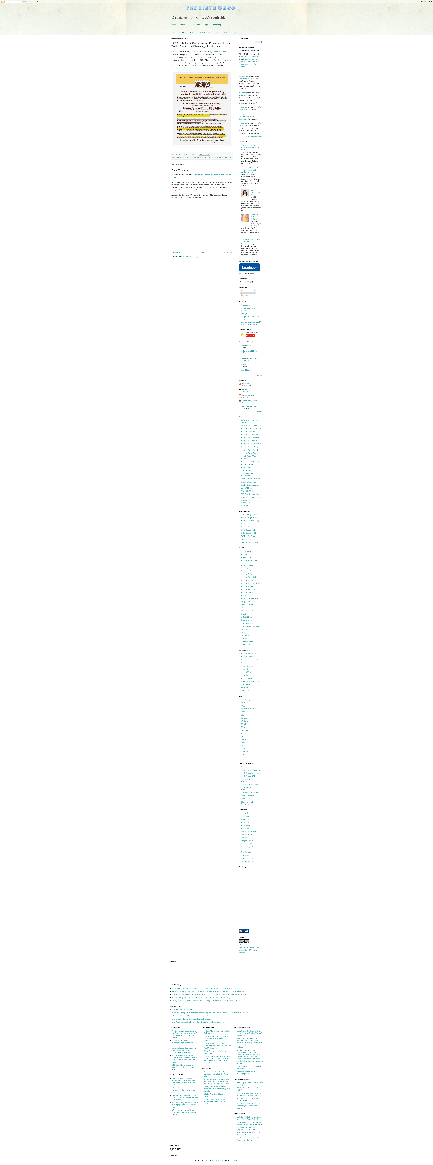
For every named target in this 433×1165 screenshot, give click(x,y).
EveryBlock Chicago (248, 709)
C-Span (244, 554)
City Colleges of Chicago (250, 461)
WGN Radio (245, 629)
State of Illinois (246, 488)
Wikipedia (245, 752)
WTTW (244, 638)
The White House (247, 491)
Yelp (243, 755)
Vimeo (243, 749)
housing (215, 157)
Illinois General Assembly (250, 479)
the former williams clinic (249, 78)
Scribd (243, 736)
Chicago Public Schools (249, 450)
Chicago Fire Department (250, 438)
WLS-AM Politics (247, 861)
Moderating (216, 25)
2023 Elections (230, 32)
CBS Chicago (246, 557)
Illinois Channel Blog (249, 831)
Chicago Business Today (250, 521)
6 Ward (244, 364)
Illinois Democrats (247, 796)
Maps (206, 25)
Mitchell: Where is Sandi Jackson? (256, 192)
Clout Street (245, 825)
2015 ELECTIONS (197, 32)
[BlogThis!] (202, 154)
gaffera (220, 1160)
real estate (228, 157)
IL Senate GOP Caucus (249, 793)
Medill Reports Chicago (249, 611)
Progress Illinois (247, 841)
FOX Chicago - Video (249, 530)
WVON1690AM (247, 641)
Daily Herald (246, 602)
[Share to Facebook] (206, 154)
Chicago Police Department (251, 444)
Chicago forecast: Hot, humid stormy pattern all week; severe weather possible (185, 1090)
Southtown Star (246, 620)
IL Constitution (246, 470)
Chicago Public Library (249, 447)
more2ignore (246, 370)
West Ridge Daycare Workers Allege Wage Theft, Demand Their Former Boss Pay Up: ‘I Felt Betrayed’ (209, 994)
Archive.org (245, 700)
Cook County (181, 157)
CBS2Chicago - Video (249, 518)
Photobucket (245, 730)
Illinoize (244, 838)
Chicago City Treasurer (249, 435)
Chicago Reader (247, 580)
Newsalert (245, 384)
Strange (244, 314)
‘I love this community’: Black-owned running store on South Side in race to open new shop (184, 1043)
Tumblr (243, 742)
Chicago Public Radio (249, 577)
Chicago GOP (246, 767)
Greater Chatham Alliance (203, 157)
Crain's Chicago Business (250, 598)
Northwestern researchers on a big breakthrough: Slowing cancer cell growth (249, 1106)
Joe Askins (243, 93)
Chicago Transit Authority (250, 453)
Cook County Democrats (250, 773)
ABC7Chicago (246, 551)
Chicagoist (245, 669)
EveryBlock (245, 684)
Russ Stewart (246, 852)
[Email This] (200, 154)
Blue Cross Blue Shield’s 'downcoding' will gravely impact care (194, 1016)
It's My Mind (246, 345)
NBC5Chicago (246, 617)
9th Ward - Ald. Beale (249, 425)
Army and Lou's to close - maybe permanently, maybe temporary (251, 170)
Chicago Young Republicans (251, 770)
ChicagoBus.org (247, 666)
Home (174, 25)
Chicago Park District (249, 441)
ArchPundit (245, 816)
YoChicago (245, 690)
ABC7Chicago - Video (249, 515)
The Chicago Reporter (249, 623)
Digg (243, 706)
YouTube (244, 758)
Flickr (243, 715)
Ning (243, 727)
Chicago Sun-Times (248, 589)
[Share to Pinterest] (208, 154)
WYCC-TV (245, 645)
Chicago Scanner (247, 657)
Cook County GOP (248, 776)
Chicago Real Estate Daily (250, 583)
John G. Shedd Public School (249, 352)
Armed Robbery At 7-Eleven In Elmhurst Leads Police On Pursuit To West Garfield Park (217, 1046)
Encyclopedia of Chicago (250, 681)
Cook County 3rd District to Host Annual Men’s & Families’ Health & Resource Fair (250, 1033)
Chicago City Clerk (248, 431)
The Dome (245, 855)
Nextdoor (244, 724)
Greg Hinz (245, 828)
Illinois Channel (247, 608)
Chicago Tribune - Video (250, 524)
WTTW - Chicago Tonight (250, 542)
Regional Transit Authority (250, 485)
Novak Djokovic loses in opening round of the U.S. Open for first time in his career (185, 1097)
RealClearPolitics (247, 844)
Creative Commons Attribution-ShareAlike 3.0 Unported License (250, 949)
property (221, 157)
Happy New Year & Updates (255, 217)
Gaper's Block (246, 687)
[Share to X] (204, 154)
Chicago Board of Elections (251, 428)
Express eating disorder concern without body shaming (191, 1019)
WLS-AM (245, 635)
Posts (244, 291)
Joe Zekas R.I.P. (247, 305)
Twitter (243, 745)
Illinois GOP (245, 799)
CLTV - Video (246, 527)
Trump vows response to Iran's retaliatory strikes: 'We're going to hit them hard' (217, 1089)
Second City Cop (247, 395)
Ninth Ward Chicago (249, 359)
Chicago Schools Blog (249, 586)
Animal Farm (246, 813)
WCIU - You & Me (248, 536)
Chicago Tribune (247, 592)
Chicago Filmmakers (248, 654)
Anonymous (243, 76)
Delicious (244, 703)
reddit (243, 733)
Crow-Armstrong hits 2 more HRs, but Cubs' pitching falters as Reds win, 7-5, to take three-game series (216, 1081)
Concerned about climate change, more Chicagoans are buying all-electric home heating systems (184, 1050)
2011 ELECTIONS (179, 32)
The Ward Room (247, 858)
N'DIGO (244, 389)
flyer (192, 157)
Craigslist (244, 675)
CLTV (243, 595)
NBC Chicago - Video (249, 533)
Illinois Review (246, 835)
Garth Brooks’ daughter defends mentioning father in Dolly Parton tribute (216, 1074)
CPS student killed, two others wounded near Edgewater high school (183, 1067)
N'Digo (244, 614)
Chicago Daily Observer (250, 571)
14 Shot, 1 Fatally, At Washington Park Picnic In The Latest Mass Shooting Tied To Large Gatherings (208, 991)
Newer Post (176, 252)
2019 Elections (214, 32)
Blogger (235, 1160)
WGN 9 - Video (247, 539)
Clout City (245, 822)
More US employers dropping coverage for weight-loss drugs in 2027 (216, 1101)
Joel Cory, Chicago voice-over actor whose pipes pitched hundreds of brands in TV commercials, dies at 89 (210, 1013)
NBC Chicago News (249, 406)
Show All (259, 375)
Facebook (244, 712)
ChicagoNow (246, 672)
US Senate (245, 505)
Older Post (228, 252)
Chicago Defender (247, 574)
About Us (183, 25)
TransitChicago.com (249, 401)
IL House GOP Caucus (249, 784)
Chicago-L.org (246, 663)
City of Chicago (247, 464)
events (189, 157)
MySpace (244, 721)
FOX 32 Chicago (247, 605)
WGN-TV (245, 632)
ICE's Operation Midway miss (182, 1010)
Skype (243, 739)
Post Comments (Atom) (189, 257)
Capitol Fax (245, 819)
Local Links (195, 25)
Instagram (244, 718)
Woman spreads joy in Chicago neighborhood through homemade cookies (184, 1112)
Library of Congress (248, 482)
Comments (246, 295)
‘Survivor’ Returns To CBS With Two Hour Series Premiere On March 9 (216, 1038)
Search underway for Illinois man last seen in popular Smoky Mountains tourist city (185, 1105)
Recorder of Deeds (220, 51)
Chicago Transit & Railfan (250, 660)
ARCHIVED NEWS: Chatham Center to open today (250, 147)
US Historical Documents (250, 497)
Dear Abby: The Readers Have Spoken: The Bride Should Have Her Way (198, 1022)
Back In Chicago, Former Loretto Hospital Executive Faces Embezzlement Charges (201, 998)
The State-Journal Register (250, 626)
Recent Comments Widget (256, 136)
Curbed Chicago (247, 678)
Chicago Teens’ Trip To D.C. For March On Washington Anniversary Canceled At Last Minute (206, 1001)
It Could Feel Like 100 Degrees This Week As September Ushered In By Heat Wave (202, 988)
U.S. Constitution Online (250, 494)
